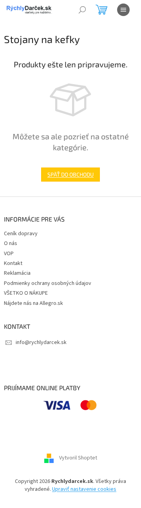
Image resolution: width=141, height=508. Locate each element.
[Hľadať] (82, 10)
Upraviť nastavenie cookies (84, 489)
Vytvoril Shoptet (78, 458)
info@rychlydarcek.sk (41, 342)
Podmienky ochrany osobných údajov (47, 283)
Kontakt (13, 263)
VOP (9, 254)
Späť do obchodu (70, 174)
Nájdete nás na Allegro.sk (33, 303)
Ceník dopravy (21, 234)
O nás (10, 243)
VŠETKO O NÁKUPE (26, 293)
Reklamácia (17, 273)
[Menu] (123, 10)
